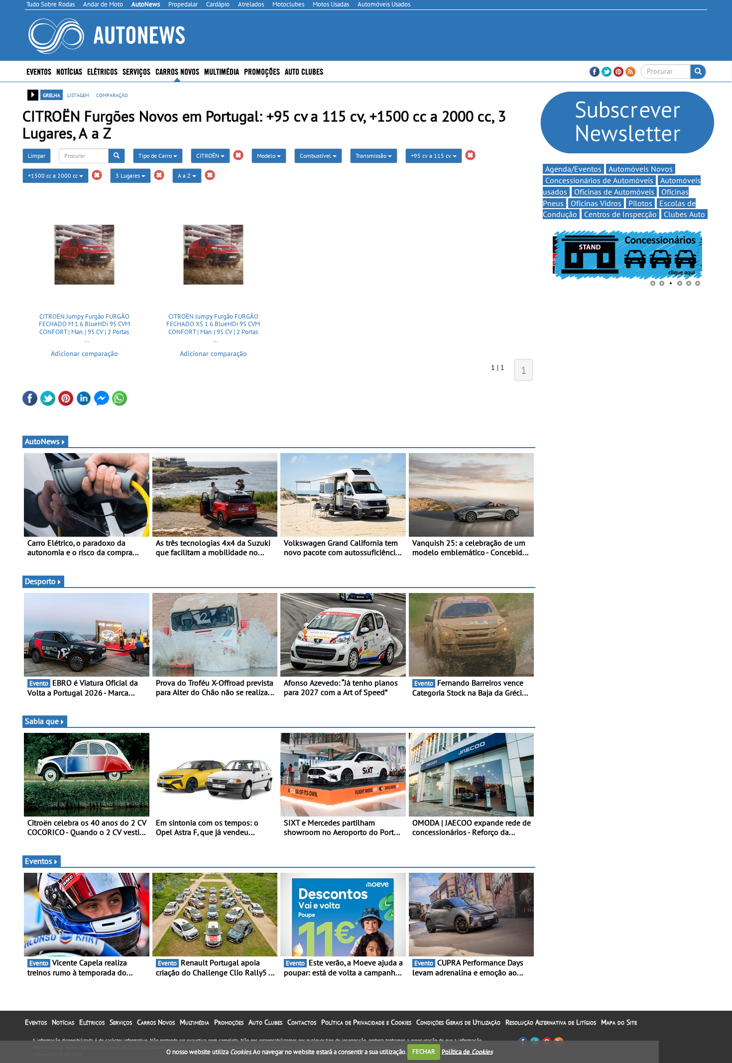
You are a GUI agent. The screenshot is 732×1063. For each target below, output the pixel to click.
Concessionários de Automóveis (599, 180)
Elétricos (92, 1022)
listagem (78, 94)
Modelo (267, 155)
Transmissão (372, 155)
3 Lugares (128, 175)
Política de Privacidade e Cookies (366, 1022)
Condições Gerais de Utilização (458, 1022)
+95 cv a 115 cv (432, 155)
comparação (112, 94)
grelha (51, 94)
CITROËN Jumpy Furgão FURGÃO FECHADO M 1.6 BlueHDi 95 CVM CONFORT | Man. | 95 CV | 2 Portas (84, 324)
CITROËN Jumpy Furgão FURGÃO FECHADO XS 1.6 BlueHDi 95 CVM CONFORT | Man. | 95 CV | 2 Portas (213, 324)
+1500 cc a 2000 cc (53, 175)
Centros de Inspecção (620, 214)
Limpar (36, 155)
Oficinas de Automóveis (614, 192)
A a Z (185, 175)
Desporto (40, 581)
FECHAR (423, 1051)
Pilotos (640, 203)
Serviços (121, 1022)
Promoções (262, 71)
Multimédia (221, 71)
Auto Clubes (265, 1022)
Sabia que (42, 721)
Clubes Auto (684, 214)
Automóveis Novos (641, 169)
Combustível (316, 155)
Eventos (38, 71)
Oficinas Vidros (596, 203)
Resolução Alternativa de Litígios (550, 1022)
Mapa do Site (619, 1022)
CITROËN (208, 155)
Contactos (301, 1022)
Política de (467, 1051)
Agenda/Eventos (573, 169)
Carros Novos (177, 71)
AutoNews (42, 441)
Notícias (63, 1022)
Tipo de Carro (155, 155)
